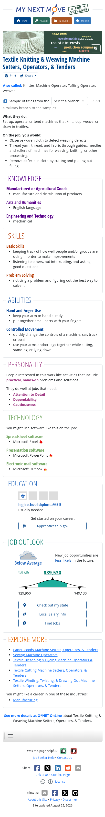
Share (29, 76)
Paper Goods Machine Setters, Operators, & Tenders (55, 649)
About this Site (37, 800)
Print (12, 76)
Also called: (12, 85)
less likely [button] (63, 560)
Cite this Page (60, 775)
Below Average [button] (28, 563)
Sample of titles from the (29, 101)
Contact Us (64, 758)
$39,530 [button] (52, 572)
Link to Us (42, 775)
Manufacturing (25, 700)
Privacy (55, 800)
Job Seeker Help (43, 758)
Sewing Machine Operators (35, 655)
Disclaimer (70, 800)
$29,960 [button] (24, 593)
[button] (41, 441)
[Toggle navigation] (10, 736)
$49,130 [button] (80, 593)
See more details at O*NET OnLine (33, 715)
